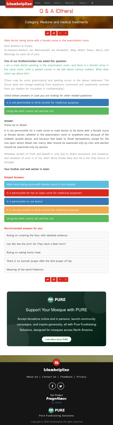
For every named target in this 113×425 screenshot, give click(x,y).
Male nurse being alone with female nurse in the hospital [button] (41, 184)
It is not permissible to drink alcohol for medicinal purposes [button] (43, 102)
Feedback (66, 377)
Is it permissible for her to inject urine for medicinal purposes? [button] (44, 193)
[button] (92, 3)
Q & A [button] (57, 2)
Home (37, 2)
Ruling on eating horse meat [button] (24, 252)
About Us (32, 377)
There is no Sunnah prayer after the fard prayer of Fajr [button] (39, 261)
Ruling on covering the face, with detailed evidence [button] (37, 235)
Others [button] (82, 2)
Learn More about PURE (56, 339)
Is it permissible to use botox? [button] (25, 201)
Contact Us (49, 377)
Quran (47, 2)
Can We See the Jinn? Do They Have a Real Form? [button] (36, 243)
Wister (58, 402)
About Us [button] (69, 2)
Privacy (82, 377)
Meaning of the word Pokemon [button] (25, 269)
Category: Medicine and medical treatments (56, 22)
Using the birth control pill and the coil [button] (30, 111)
